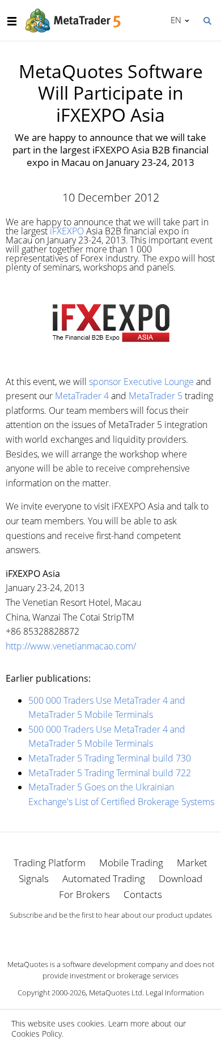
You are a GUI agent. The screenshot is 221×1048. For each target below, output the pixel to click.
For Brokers (84, 894)
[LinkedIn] (110, 935)
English (174, 19)
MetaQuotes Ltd (115, 992)
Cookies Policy (36, 1033)
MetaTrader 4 (82, 396)
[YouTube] (128, 935)
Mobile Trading (131, 862)
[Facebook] (92, 935)
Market (192, 862)
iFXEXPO (67, 231)
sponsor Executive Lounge (141, 381)
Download (180, 878)
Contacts (143, 894)
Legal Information (175, 992)
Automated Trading (103, 878)
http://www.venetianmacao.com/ (71, 646)
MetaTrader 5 (155, 396)
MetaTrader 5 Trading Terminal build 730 (109, 758)
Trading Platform (50, 862)
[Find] (206, 19)
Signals (34, 878)
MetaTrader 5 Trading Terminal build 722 (109, 773)
